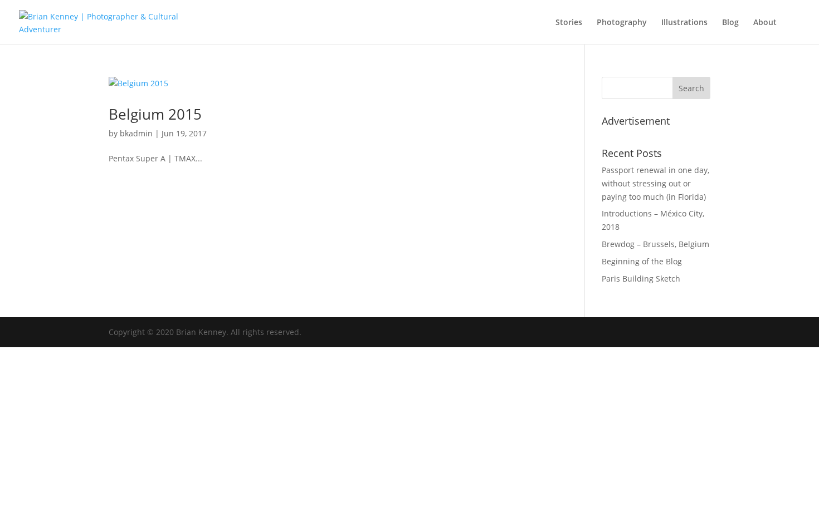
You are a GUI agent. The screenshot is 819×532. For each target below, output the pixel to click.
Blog (730, 22)
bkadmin (136, 133)
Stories (568, 22)
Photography (622, 22)
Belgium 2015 (155, 114)
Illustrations (684, 22)
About (765, 22)
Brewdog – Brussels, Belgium (655, 244)
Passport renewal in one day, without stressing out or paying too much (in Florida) (655, 183)
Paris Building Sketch (641, 278)
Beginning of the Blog (642, 261)
